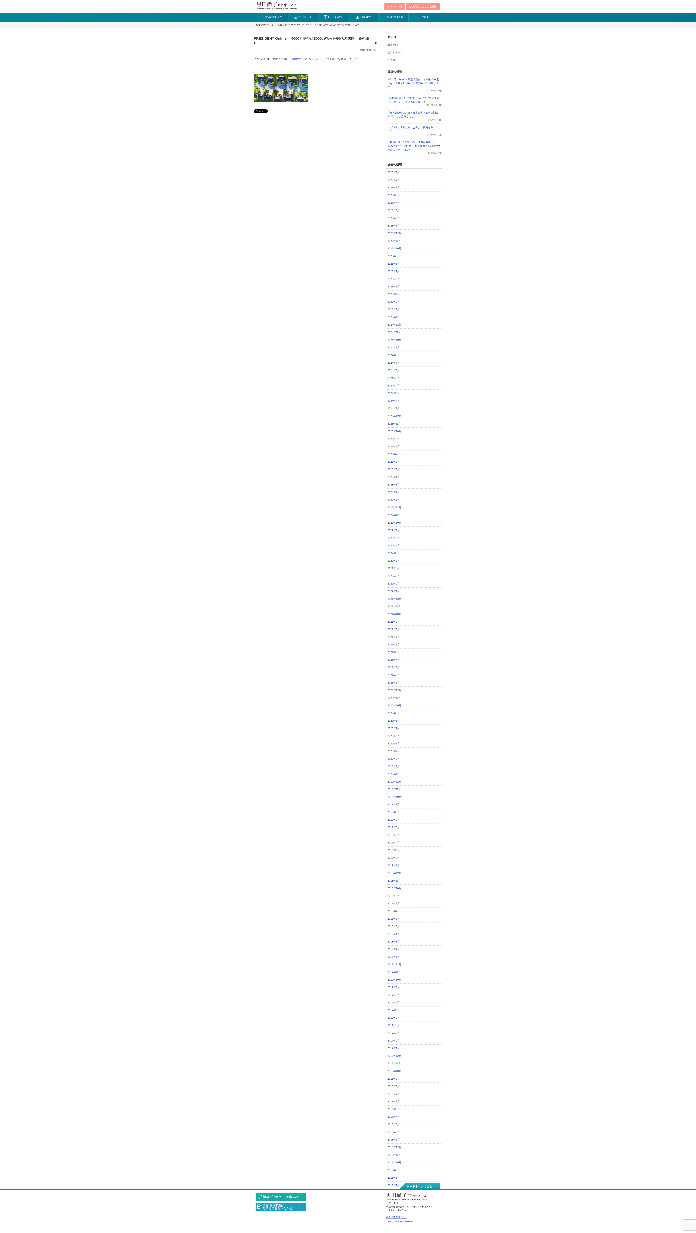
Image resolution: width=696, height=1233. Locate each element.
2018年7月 (394, 911)
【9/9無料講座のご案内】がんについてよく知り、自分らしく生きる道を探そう (413, 99)
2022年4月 (394, 568)
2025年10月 (394, 248)
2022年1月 (394, 591)
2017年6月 (394, 1010)
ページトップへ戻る (419, 1186)
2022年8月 (394, 537)
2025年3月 (394, 301)
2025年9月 (394, 256)
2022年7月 (394, 545)
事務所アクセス (393, 17)
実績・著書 (363, 17)
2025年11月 (394, 240)
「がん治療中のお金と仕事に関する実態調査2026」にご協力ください (413, 114)
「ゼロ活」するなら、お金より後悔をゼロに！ (412, 129)
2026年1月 (394, 225)
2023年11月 (394, 423)
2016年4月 (394, 1116)
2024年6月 (394, 370)
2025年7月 (394, 271)
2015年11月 (394, 1154)
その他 (391, 60)
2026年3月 (394, 210)
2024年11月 (394, 332)
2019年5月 (394, 834)
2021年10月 (394, 614)
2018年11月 (394, 880)
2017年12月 (394, 964)
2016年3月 (394, 1124)
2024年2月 (394, 400)
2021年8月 (394, 629)
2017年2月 (394, 1040)
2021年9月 (394, 621)
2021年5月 (394, 652)
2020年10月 (394, 705)
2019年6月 (394, 827)
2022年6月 (394, 553)
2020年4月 (394, 751)
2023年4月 (394, 477)
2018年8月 (394, 903)
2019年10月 (394, 796)
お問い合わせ (394, 6)
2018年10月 (394, 888)
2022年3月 (394, 576)
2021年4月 (394, 659)
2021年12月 (394, 598)
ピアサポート (395, 52)
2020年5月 (394, 743)
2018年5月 (394, 926)
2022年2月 (394, 583)
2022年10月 (394, 522)
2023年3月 (394, 484)
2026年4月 (394, 202)
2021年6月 (394, 644)
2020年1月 (394, 774)
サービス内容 (333, 17)
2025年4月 (394, 294)
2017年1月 (394, 1048)
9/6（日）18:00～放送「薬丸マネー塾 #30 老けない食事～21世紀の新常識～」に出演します (413, 83)
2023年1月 (394, 499)
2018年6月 (394, 918)
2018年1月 (394, 956)
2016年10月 (394, 1071)
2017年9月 (394, 987)
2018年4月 (394, 934)
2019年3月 (394, 850)
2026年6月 (394, 187)
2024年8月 (394, 355)
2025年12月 (394, 233)
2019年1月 (394, 865)
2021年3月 (394, 667)
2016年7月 (394, 1093)
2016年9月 (394, 1078)
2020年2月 (394, 766)
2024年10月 (394, 339)
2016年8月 (394, 1086)
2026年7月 (394, 179)
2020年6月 (394, 735)
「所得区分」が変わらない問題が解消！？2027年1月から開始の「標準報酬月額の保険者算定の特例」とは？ (414, 146)
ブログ (424, 17)
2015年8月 (394, 1177)
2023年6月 (394, 461)
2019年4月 (394, 842)
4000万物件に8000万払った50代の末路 (309, 59)
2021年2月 (394, 675)
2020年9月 (394, 713)
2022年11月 (394, 515)
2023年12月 (394, 416)
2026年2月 (394, 218)
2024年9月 (394, 347)
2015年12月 (394, 1147)
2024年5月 (394, 377)
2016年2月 (394, 1132)
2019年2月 (394, 857)
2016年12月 (394, 1055)
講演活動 (393, 44)
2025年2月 (394, 309)
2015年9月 (394, 1170)
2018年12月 (394, 873)
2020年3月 (394, 758)
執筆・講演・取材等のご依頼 (281, 1207)
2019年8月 (394, 812)
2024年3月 (394, 393)
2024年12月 (394, 324)
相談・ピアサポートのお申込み (281, 1197)
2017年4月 (394, 1025)
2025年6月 (394, 278)
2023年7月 (394, 454)
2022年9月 (394, 530)
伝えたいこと (273, 17)
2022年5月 (394, 560)
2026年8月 (394, 172)
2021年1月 (394, 682)
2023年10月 (394, 431)
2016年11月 (394, 1063)
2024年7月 (394, 362)
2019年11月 (394, 789)
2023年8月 (394, 446)
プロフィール (303, 17)
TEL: (423, 6)
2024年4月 (394, 385)
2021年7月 (394, 636)
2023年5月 (394, 469)
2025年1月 (394, 317)
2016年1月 (394, 1139)
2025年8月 (394, 263)
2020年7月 (394, 728)
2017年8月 (394, 994)
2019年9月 (394, 804)
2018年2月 (394, 949)
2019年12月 (394, 781)
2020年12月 (394, 690)
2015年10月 (394, 1162)
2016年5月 (394, 1109)
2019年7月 (394, 819)
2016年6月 (394, 1101)
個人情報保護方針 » (396, 1217)
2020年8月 (394, 720)
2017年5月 (394, 1017)
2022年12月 (394, 507)
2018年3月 (394, 941)
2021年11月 (394, 606)
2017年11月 (394, 972)
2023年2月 (394, 492)
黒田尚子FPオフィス (276, 5)
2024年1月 (394, 408)
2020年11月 (394, 697)
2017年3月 (394, 1033)
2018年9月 (394, 895)
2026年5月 (394, 195)
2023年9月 (394, 438)
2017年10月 (394, 979)
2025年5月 (394, 286)
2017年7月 (394, 1002)
